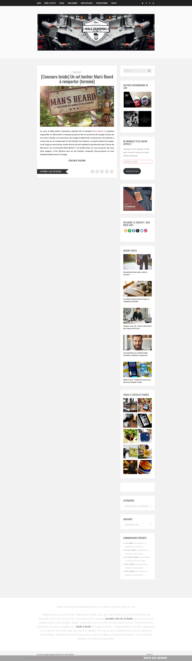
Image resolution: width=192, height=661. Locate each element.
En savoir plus (162, 658)
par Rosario (57, 171)
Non (154, 658)
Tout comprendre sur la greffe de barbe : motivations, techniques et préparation (135, 354)
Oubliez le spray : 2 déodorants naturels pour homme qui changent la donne (137, 381)
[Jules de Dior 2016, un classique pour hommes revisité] (130, 452)
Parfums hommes (102, 3)
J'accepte (147, 658)
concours (77, 72)
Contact (114, 3)
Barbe (39, 3)
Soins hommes (72, 3)
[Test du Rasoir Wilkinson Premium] (130, 421)
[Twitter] (142, 3)
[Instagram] (153, 3)
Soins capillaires (86, 3)
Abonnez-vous (132, 171)
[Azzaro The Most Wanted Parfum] (130, 436)
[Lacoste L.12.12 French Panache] (145, 436)
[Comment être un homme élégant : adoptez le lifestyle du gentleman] (130, 467)
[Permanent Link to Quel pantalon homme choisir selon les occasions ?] (137, 269)
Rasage (61, 3)
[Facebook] (146, 3)
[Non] (189, 658)
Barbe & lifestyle (50, 3)
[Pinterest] (149, 3)
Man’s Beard (97, 131)
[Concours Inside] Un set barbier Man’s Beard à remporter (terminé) (77, 79)
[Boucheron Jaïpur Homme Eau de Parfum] (145, 452)
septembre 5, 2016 (46, 171)
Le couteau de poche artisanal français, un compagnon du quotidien (136, 300)
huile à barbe (83, 626)
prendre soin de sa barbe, (119, 618)
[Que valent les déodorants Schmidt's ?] (145, 421)
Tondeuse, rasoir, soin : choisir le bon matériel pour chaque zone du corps (137, 327)
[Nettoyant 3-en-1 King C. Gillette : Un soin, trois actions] (145, 467)
